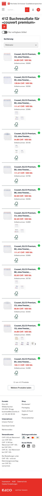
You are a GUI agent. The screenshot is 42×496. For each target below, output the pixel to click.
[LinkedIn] (28, 446)
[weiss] (16, 113)
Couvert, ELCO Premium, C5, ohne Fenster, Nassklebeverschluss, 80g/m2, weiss (25, 304)
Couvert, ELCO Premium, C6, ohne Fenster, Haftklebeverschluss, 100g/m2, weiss (25, 55)
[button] (35, 344)
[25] (16, 231)
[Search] (27, 9)
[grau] (16, 338)
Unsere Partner (7, 422)
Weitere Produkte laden (21, 388)
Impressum (6, 481)
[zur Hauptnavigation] (3, 9)
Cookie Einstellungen (9, 484)
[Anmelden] (33, 9)
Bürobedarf (26, 404)
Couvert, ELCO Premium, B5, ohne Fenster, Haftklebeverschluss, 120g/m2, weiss (25, 247)
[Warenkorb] (38, 9)
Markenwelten (7, 430)
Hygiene (25, 414)
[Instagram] (33, 446)
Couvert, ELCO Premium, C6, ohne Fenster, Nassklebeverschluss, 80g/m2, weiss (25, 135)
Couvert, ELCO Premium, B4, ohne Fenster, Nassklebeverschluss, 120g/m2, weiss (25, 360)
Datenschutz (22, 481)
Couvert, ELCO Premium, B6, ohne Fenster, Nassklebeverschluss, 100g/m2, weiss (25, 191)
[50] (16, 151)
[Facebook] (23, 446)
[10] (16, 118)
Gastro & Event (27, 411)
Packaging (26, 408)
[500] (22, 118)
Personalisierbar (28, 418)
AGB (14, 481)
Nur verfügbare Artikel (17, 32)
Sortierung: (9, 39)
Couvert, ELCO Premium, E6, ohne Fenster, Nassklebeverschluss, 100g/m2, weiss (25, 78)
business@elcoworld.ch (10, 412)
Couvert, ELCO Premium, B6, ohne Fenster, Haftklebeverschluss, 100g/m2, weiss (25, 270)
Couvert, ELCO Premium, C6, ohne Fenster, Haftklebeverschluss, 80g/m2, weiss (25, 327)
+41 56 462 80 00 (8, 414)
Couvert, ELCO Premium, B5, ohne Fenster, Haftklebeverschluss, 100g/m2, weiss (25, 101)
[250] (22, 231)
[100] (27, 343)
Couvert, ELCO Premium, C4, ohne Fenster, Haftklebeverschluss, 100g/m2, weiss (25, 214)
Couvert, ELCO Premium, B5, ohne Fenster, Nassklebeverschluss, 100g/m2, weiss (25, 168)
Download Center (8, 426)
